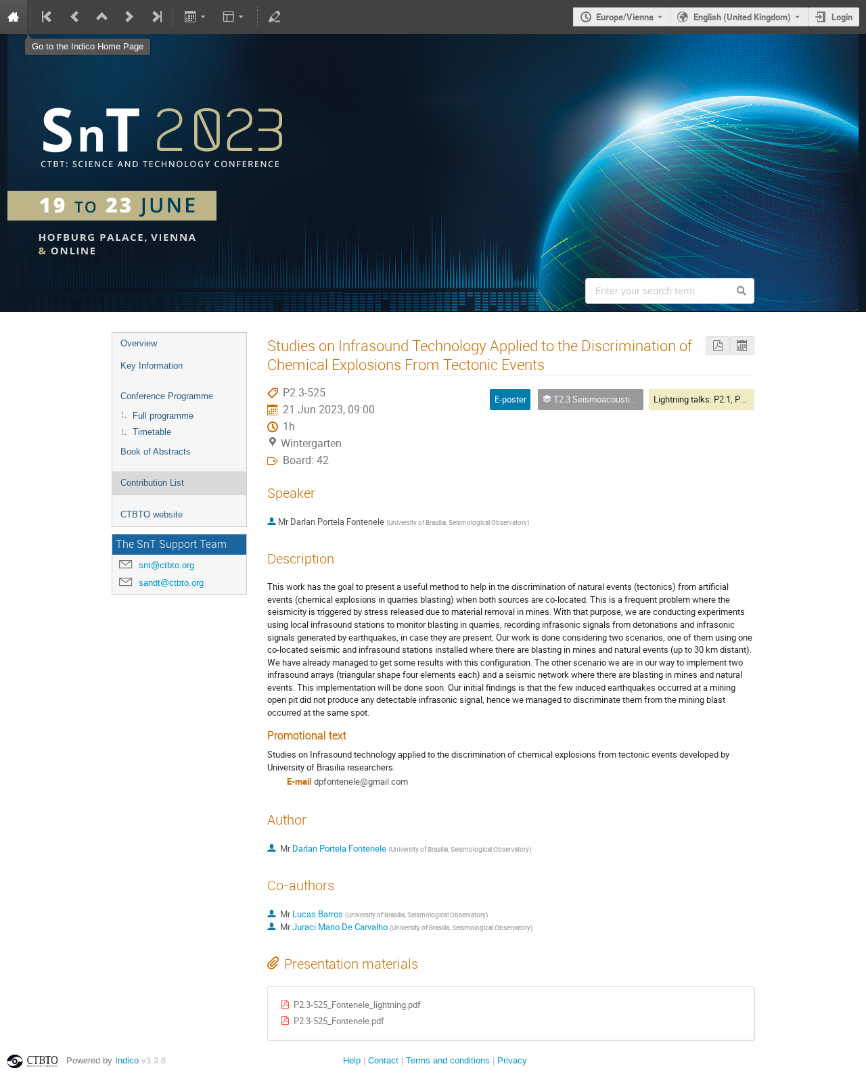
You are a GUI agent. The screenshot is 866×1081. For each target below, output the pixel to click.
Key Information (151, 366)
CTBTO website (151, 514)
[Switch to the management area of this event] (274, 17)
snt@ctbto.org (166, 565)
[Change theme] (234, 17)
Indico (127, 1060)
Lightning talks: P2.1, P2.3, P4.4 (713, 399)
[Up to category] (102, 17)
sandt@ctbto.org (171, 583)
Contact (383, 1060)
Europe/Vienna (625, 17)
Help (352, 1060)
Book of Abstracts (155, 451)
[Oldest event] (48, 17)
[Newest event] (155, 17)
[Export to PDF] (718, 346)
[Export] (196, 17)
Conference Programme (166, 396)
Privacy (512, 1060)
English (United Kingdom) (742, 17)
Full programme (163, 416)
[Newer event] (129, 17)
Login (841, 17)
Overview (138, 343)
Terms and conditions (448, 1060)
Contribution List (152, 483)
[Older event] (75, 17)
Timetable (152, 432)
